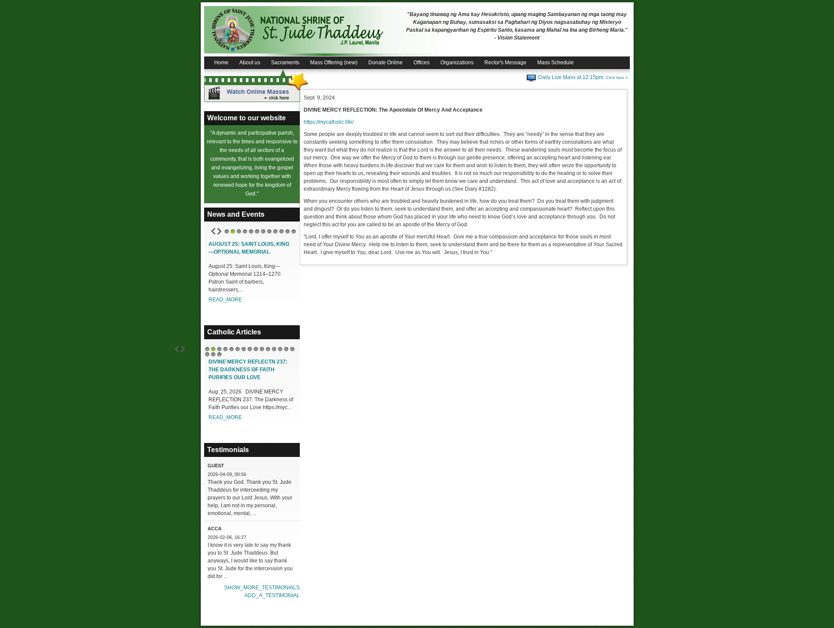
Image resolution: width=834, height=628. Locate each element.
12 (293, 231)
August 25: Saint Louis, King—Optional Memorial (248, 248)
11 (287, 231)
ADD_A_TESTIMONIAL (272, 595)
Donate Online (385, 62)
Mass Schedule (555, 62)
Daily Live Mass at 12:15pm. (583, 77)
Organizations (456, 62)
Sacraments (285, 62)
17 (213, 354)
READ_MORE (225, 300)
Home (221, 62)
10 (281, 231)
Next (219, 231)
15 (292, 349)
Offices (422, 62)
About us (249, 62)
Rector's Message (505, 62)
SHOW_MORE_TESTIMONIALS (262, 588)
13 (280, 349)
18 (219, 354)
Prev (213, 231)
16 (207, 354)
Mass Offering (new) (333, 62)
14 (286, 349)
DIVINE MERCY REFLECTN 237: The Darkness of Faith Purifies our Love (248, 369)
